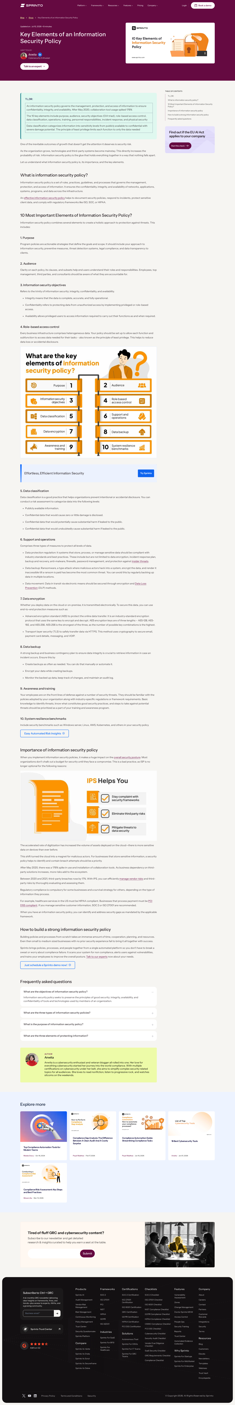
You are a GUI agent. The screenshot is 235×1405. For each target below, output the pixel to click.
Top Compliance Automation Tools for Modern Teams (42, 1148)
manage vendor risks (131, 878)
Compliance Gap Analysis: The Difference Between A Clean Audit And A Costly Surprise (93, 1141)
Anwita (174, 1156)
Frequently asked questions (179, 119)
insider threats (140, 561)
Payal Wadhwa (78, 1156)
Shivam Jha (28, 1198)
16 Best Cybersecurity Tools (184, 1141)
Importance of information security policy (185, 110)
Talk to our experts (96, 956)
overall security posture (127, 757)
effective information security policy (44, 197)
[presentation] (43, 1126)
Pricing (140, 5)
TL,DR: (171, 96)
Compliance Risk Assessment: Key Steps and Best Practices (43, 1191)
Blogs (31, 17)
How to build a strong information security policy (188, 115)
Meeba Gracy (29, 1156)
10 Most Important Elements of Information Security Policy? (190, 105)
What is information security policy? (183, 100)
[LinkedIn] (40, 55)
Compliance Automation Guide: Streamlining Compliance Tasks (137, 1139)
